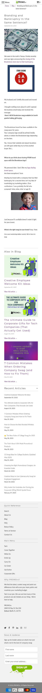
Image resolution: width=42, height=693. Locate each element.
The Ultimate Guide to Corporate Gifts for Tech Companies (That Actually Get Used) (18, 404)
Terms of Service (10, 531)
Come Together (9, 550)
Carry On (7, 562)
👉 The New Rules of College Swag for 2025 (19, 435)
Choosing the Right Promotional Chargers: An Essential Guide (20, 466)
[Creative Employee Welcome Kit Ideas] (21, 266)
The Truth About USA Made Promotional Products (18, 445)
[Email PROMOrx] (25, 628)
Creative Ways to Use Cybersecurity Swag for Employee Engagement (20, 477)
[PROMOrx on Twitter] (5, 628)
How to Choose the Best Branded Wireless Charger (19, 426)
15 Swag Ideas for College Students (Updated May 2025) (20, 456)
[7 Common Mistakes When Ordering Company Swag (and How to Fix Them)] (21, 350)
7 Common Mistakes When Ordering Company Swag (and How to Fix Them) (17, 415)
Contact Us (8, 535)
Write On (7, 554)
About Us (7, 515)
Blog (5, 519)
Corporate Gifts (9, 574)
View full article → (10, 292)
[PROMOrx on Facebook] (9, 628)
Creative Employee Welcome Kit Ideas (17, 395)
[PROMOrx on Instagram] (21, 628)
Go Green (7, 566)
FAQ (5, 523)
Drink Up (7, 558)
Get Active (8, 570)
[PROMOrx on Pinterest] (13, 628)
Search (6, 511)
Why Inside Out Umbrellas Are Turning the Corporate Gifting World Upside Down (19, 488)
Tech (5, 546)
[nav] (5, 2)
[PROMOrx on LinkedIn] (17, 628)
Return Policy (8, 527)
